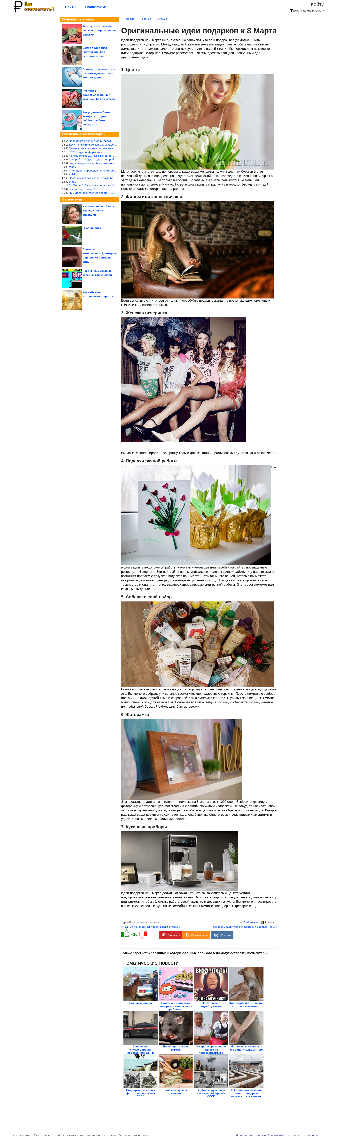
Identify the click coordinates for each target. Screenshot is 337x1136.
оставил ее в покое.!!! (82, 189)
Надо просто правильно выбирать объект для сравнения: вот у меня (113, 140)
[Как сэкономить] (33, 12)
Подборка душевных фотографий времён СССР (140, 1093)
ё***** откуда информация (85, 152)
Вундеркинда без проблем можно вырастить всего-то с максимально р (114, 163)
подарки (141, 922)
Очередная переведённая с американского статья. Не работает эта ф (114, 170)
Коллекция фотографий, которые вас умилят (246, 1004)
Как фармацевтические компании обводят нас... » (245, 926)
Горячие (146, 18)
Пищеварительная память (176, 1048)
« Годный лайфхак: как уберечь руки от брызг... (151, 926)
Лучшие (162, 18)
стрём (72, 166)
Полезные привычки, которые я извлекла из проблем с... (176, 1006)
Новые (130, 18)
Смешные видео (140, 1003)
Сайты (70, 7)
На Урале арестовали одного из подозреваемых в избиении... (211, 1051)
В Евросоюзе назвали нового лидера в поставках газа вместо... (246, 1093)
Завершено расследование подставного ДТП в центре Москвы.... (140, 1051)
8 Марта (131, 922)
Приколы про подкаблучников (211, 1004)
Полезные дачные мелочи (175, 1091)
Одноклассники (199, 935)
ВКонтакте (225, 935)
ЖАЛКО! (74, 174)
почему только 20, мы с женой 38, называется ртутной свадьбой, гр (112, 155)
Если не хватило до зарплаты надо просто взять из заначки (107, 144)
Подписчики (95, 7)
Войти (318, 4)
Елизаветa (271, 922)
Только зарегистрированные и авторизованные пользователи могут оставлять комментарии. (195, 953)
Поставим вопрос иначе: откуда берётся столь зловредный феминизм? (115, 177)
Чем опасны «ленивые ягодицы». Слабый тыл (246, 1048)
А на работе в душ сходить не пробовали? (96, 159)
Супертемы (72, 199)
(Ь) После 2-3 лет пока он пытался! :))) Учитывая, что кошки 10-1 (110, 185)
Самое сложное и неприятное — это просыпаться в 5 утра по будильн (114, 148)
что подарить (152, 922)
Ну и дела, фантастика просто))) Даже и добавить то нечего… (108, 192)
